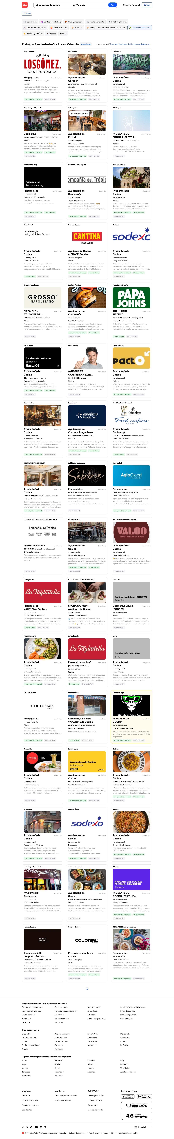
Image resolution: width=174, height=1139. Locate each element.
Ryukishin (28, 749)
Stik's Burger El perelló (33, 108)
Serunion (116, 580)
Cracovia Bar (29, 403)
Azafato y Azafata (34, 33)
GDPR (113, 1133)
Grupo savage (118, 693)
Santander (26, 1075)
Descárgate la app (96, 1095)
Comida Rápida (60, 28)
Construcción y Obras (36, 28)
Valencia (91, 1060)
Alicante (91, 1072)
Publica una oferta (30, 1100)
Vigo (24, 1064)
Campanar (92, 1041)
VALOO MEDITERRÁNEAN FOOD (125, 519)
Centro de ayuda (95, 1110)
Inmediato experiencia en (66, 1011)
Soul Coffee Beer (75, 285)
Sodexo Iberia (73, 809)
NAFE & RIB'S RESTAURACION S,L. (81, 580)
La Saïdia (124, 1045)
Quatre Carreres (29, 1037)
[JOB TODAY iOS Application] (128, 1096)
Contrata (26, 1095)
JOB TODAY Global (63, 1100)
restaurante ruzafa (75, 867)
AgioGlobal (117, 463)
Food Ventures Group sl (122, 403)
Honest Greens (30, 927)
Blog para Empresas (31, 1105)
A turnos (91, 1015)
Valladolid (124, 1068)
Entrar (147, 5)
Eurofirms (72, 403)
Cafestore (116, 51)
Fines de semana (127, 1011)
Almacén (79, 28)
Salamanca (60, 1072)
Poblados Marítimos (31, 1045)
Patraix (123, 1041)
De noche (26, 1022)
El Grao (25, 1041)
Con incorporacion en (31, 1011)
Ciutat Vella (92, 1034)
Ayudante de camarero (32, 1007)
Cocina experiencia (129, 1015)
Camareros (32, 22)
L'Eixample (125, 1034)
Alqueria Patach (119, 165)
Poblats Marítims (62, 1034)
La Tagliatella (29, 580)
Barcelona (59, 1060)
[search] (112, 4)
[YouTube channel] (36, 1127)
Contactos (92, 1105)
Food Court (28, 225)
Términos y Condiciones (98, 1133)
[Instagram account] (27, 1127)
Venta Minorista (97, 22)
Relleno (116, 749)
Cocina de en (126, 1018)
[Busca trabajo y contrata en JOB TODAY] (25, 5)
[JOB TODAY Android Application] (144, 1096)
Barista (53, 33)
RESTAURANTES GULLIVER (34, 463)
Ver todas (59, 1022)
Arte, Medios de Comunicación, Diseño (107, 28)
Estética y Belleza (119, 22)
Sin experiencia (94, 1007)
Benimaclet (92, 1037)
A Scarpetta (73, 108)
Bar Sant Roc (73, 693)
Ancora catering (30, 165)
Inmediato (26, 1018)
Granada (124, 1064)
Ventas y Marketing (52, 22)
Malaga (25, 1068)
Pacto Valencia (119, 345)
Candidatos (27, 1110)
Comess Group (74, 225)
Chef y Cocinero (75, 22)
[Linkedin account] (45, 1127)
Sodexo (116, 225)
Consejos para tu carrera (66, 1095)
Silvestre (116, 867)
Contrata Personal (131, 5)
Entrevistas (60, 1015)
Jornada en (92, 1011)
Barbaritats (28, 345)
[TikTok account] (23, 1127)
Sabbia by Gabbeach (76, 463)
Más (62, 33)
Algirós (25, 1049)
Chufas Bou (72, 51)
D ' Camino (28, 809)
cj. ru (115, 636)
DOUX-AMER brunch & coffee (124, 927)
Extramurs (124, 1037)
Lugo (122, 1060)
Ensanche (26, 1034)
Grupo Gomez (29, 51)
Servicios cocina (62, 1018)
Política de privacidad (78, 1133)
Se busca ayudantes (96, 1018)
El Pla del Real (61, 1037)
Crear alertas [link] (86, 44)
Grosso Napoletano (31, 285)
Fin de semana (61, 1007)
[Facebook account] (31, 1127)
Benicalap (91, 1045)
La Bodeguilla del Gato (33, 867)
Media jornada (28, 1015)
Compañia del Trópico (77, 165)
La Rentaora (73, 749)
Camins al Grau (61, 1041)
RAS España (117, 108)
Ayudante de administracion (133, 1007)
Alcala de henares (128, 1072)
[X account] (41, 1127)
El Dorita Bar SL (74, 519)
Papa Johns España (120, 285)
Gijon (57, 1068)
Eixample (59, 1045)
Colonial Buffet (30, 693)
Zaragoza (26, 1072)
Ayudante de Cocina (141, 28)
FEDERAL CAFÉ (30, 636)
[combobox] (54, 5)
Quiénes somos (95, 1100)
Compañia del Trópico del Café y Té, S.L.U (40, 519)
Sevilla (57, 1064)
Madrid (25, 1060)
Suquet (115, 809)
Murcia (90, 1068)
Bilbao (90, 1064)
